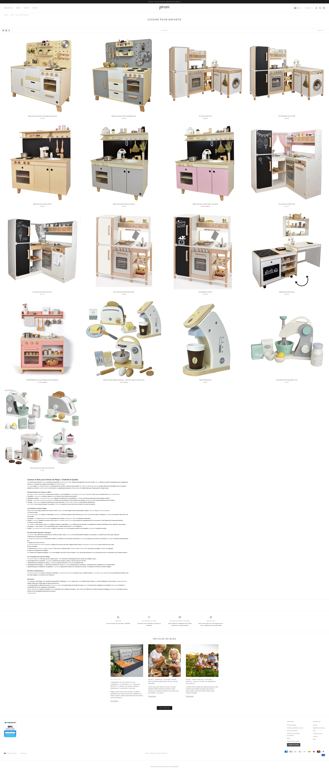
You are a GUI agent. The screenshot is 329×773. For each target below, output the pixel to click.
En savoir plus (114, 701)
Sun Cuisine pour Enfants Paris (286, 204)
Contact (35, 7)
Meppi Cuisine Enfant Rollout (287, 292)
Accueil (6, 15)
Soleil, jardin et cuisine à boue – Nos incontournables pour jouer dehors (163, 681)
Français (308, 8)
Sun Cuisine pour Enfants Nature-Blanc (123, 292)
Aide (314, 731)
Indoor (18, 7)
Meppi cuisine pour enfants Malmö (42, 204)
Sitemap (315, 736)
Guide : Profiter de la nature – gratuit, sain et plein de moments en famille (201, 681)
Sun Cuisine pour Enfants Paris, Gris (42, 292)
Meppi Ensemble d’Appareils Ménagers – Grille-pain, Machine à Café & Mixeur (123, 380)
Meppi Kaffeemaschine (205, 380)
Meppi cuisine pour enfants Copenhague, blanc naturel (42, 116)
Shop (12, 15)
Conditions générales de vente (295, 728)
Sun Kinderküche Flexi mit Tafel (286, 116)
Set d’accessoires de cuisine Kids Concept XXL (42, 468)
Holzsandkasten (116, 679)
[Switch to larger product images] (3, 30)
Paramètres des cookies (293, 741)
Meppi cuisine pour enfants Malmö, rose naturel (205, 204)
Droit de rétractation (292, 731)
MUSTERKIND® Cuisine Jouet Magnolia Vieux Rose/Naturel (42, 380)
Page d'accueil (8, 7)
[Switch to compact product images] (9, 30)
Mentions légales (291, 725)
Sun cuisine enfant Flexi (205, 116)
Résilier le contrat (294, 745)
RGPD (288, 738)
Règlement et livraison (319, 728)
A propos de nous (318, 733)
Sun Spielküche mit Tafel (205, 292)
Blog (314, 739)
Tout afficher (164, 708)
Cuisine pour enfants (21, 15)
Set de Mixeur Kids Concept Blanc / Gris (286, 380)
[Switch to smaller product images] (6, 30)
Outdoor (26, 7)
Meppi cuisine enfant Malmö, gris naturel (124, 204)
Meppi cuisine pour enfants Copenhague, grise (123, 116)
